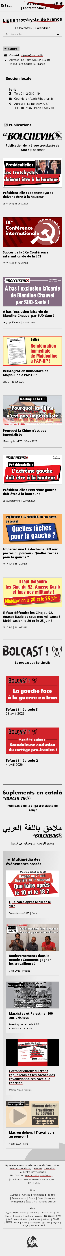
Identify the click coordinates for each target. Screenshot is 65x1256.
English (8, 1216)
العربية (8, 1213)
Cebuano (33, 1212)
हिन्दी (10, 1219)
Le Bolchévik (23, 28)
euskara (29, 1216)
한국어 (9, 1222)
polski (24, 1222)
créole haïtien (21, 1219)
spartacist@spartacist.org (38, 1175)
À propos (33, 4)
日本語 (56, 1219)
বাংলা (15, 1212)
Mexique (50, 1198)
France (51, 1194)
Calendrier (42, 28)
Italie (40, 1198)
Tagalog (57, 1222)
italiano (46, 1219)
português (35, 1222)
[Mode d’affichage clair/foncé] (61, 3)
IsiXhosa (35, 1225)
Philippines (17, 1201)
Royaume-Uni (19, 1198)
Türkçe (24, 1225)
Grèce (32, 1198)
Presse (38, 1168)
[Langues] (55, 3)
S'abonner (38, 150)
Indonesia (35, 1219)
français (49, 1216)
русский (46, 1222)
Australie (15, 1194)
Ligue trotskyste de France (32, 19)
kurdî (16, 1222)
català (23, 1212)
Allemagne (38, 1194)
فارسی (38, 1216)
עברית (59, 1216)
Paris (12, 90)
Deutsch (44, 1212)
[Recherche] (58, 34)
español (19, 1216)
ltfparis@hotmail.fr (32, 55)
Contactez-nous (34, 8)
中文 (43, 1225)
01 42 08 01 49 (30, 94)
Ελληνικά (54, 1212)
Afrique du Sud (47, 1201)
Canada (26, 1194)
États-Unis (31, 1201)
